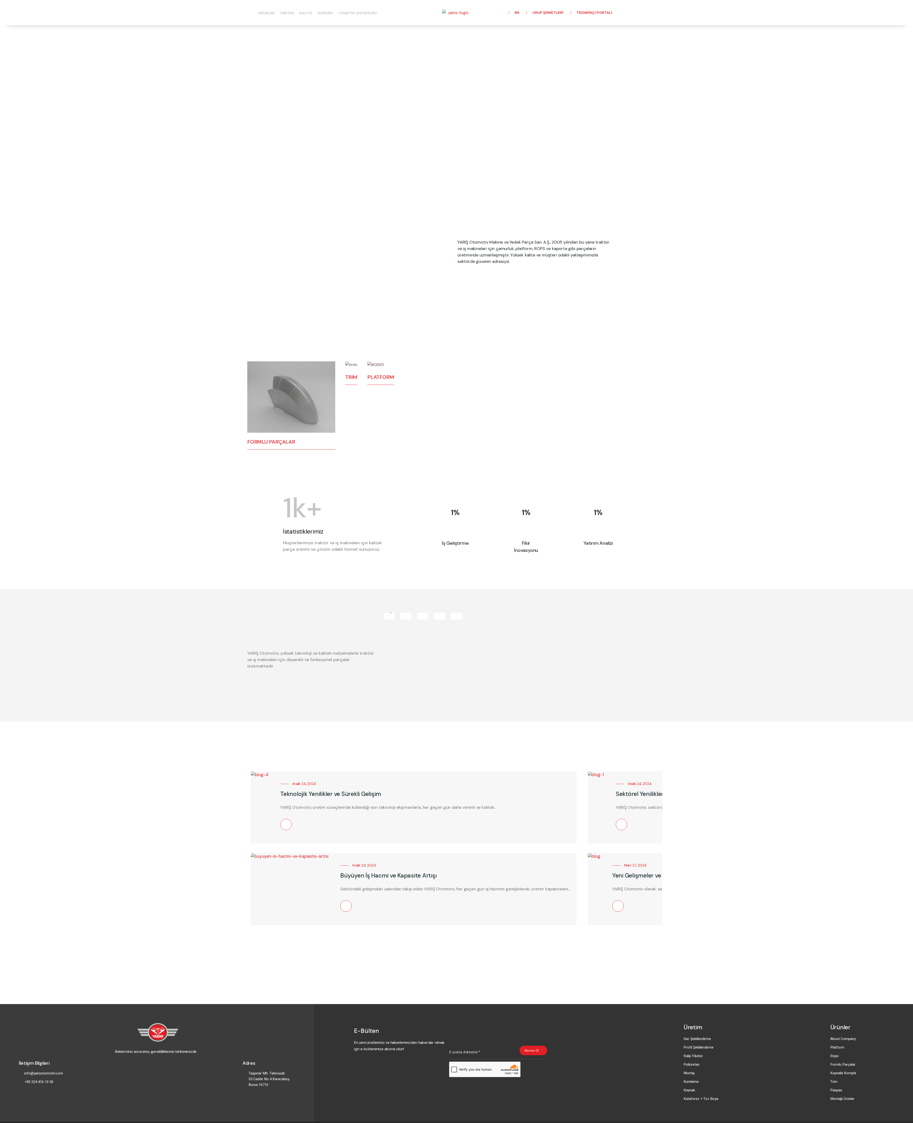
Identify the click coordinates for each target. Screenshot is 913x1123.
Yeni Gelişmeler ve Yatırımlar (650, 875)
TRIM (351, 377)
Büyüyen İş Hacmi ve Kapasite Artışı (388, 875)
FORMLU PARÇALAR (271, 441)
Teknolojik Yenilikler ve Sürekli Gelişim (330, 794)
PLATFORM (380, 377)
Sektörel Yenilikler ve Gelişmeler (658, 794)
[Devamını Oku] (286, 824)
